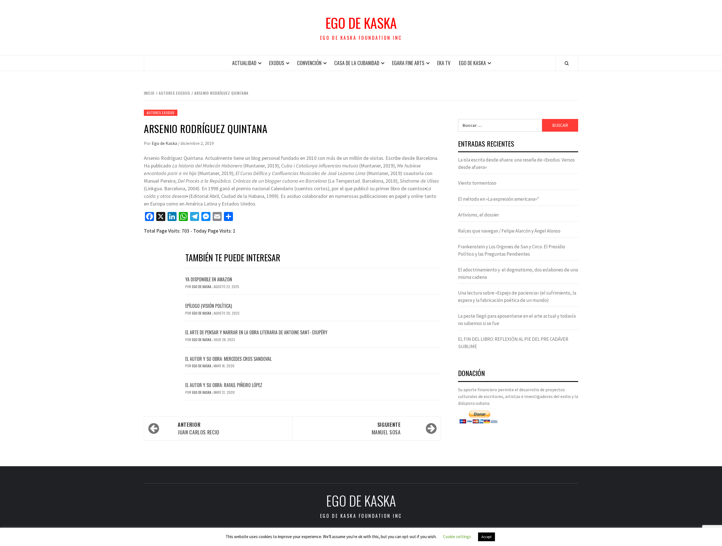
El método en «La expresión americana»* (498, 199)
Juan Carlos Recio (198, 428)
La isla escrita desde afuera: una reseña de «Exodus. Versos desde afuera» (516, 163)
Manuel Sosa (386, 428)
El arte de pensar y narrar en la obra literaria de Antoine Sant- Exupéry (256, 332)
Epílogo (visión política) (208, 305)
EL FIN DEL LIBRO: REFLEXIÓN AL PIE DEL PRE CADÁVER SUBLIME (513, 343)
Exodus (276, 63)
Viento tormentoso (477, 183)
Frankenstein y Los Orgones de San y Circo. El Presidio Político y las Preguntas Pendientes (511, 250)
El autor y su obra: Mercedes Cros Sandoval (228, 358)
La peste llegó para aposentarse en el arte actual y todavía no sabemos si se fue (517, 319)
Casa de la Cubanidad (356, 63)
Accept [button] (486, 536)
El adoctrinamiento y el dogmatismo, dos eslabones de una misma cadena (518, 273)
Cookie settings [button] (457, 536)
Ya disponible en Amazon (208, 279)
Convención (309, 63)
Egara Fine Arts (408, 63)
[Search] (567, 63)
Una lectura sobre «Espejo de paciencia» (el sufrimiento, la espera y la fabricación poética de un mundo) (517, 296)
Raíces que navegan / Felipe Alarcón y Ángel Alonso (509, 231)
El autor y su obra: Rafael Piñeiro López (223, 385)
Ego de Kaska (361, 23)
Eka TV (443, 63)
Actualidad (244, 63)
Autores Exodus (161, 112)
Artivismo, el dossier (478, 215)
